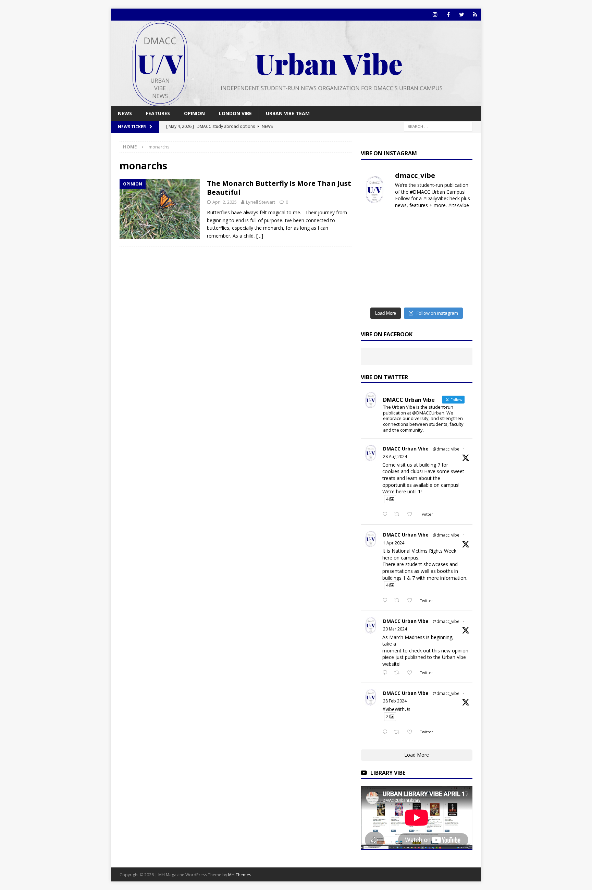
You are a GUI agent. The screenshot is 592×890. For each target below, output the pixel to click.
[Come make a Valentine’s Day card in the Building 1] (431, 259)
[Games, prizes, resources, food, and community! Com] (402, 224)
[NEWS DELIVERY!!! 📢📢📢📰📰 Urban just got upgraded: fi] (373, 294)
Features (158, 113)
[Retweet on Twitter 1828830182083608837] (398, 514)
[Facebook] (448, 15)
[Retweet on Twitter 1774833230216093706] (398, 600)
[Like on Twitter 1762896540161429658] (411, 732)
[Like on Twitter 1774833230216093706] (411, 600)
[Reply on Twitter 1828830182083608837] (386, 514)
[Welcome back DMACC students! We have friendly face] (431, 277)
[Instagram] (435, 15)
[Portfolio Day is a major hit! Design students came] (459, 224)
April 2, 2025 (224, 202)
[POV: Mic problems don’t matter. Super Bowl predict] (459, 259)
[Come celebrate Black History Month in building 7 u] (402, 259)
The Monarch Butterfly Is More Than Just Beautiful (279, 188)
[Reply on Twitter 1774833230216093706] (386, 600)
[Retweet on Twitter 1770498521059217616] (398, 673)
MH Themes (239, 875)
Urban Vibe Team (288, 113)
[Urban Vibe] (296, 102)
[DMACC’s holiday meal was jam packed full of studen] (431, 294)
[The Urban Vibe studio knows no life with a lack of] (402, 277)
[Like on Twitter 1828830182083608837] (411, 514)
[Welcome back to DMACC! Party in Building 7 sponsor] (373, 224)
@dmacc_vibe (446, 449)
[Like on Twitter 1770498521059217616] (411, 673)
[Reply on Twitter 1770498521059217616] (386, 673)
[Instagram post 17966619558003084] (459, 294)
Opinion (194, 113)
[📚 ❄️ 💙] (402, 294)
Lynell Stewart (260, 202)
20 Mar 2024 (395, 629)
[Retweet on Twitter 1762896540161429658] (398, 732)
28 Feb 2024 (395, 701)
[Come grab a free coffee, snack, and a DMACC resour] (402, 241)
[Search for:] (438, 126)
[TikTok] (475, 15)
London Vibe (235, 113)
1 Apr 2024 (393, 543)
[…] (259, 235)
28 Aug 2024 (395, 456)
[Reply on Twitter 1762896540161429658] (386, 732)
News (125, 113)
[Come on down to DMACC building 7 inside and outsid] (373, 241)
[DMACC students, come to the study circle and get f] (373, 259)
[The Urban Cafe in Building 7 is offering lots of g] (459, 241)
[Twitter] (462, 15)
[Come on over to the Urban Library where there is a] (431, 241)
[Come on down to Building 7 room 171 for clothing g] (431, 224)
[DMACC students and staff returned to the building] (373, 277)
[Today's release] (459, 277)
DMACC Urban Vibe (406, 448)
